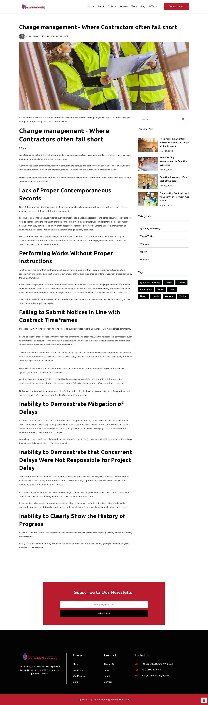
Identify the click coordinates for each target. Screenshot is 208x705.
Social (169, 282)
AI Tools (153, 6)
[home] (33, 6)
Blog (142, 6)
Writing (181, 282)
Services (123, 6)
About (101, 6)
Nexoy (143, 296)
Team (134, 6)
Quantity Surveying (150, 282)
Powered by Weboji (120, 699)
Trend (172, 289)
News (160, 289)
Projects (112, 6)
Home (91, 6)
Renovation (146, 289)
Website (169, 296)
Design (182, 296)
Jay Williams (32, 36)
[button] (204, 700)
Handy (156, 296)
